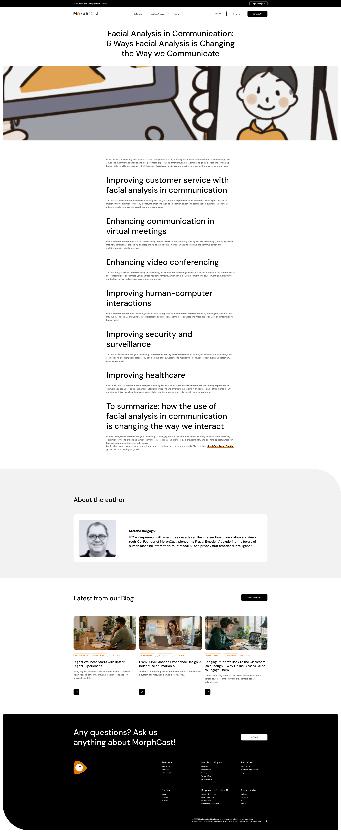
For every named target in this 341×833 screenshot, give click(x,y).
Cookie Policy (197, 821)
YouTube (244, 804)
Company (167, 790)
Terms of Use (206, 776)
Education (165, 770)
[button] (236, 14)
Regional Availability (253, 821)
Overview (204, 766)
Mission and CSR (207, 797)
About (164, 794)
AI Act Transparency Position (234, 821)
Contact (165, 797)
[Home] (86, 14)
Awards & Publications (249, 770)
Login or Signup (258, 3)
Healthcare (166, 766)
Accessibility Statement (213, 821)
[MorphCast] (80, 767)
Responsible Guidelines (210, 804)
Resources (247, 762)
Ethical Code (206, 800)
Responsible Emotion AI (214, 790)
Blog (242, 773)
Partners (165, 800)
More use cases (167, 773)
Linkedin (244, 794)
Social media (248, 790)
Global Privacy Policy (209, 794)
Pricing (176, 14)
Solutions (138, 14)
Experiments (206, 770)
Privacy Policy (206, 779)
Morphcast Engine (157, 14)
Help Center (245, 766)
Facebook (245, 797)
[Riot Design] (266, 821)
